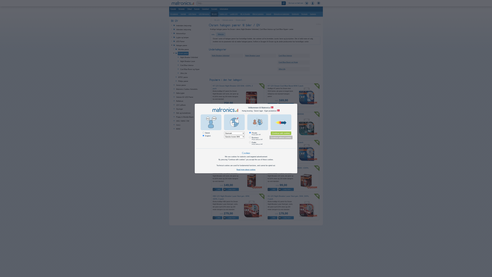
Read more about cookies (246, 170)
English (208, 136)
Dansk (207, 133)
